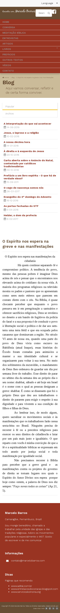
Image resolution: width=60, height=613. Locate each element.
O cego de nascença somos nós (23, 187)
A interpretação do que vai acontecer (27, 123)
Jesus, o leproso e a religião (21, 132)
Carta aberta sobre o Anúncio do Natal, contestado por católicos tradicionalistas (28, 163)
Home (6, 77)
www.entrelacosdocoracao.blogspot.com (34, 588)
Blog (13, 77)
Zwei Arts (36, 608)
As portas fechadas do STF (21, 206)
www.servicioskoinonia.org (26, 591)
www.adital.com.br (21, 586)
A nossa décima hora (17, 142)
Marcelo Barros (19, 606)
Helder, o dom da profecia (20, 215)
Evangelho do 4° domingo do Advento (27, 196)
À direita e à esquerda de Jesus (24, 151)
